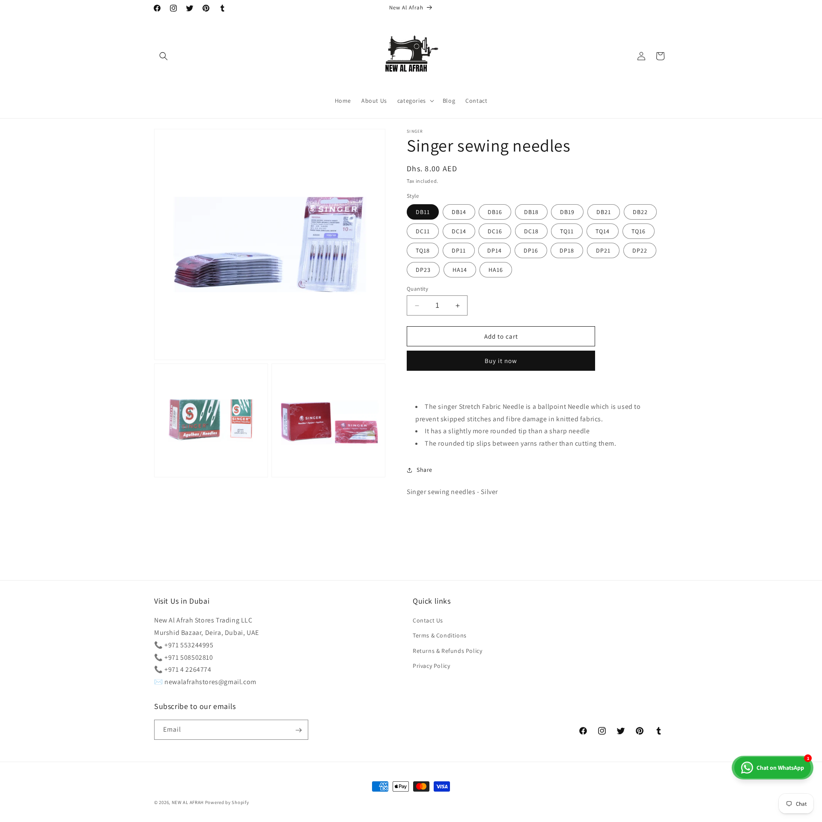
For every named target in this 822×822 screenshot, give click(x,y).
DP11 (459, 250)
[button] (163, 56)
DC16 (495, 231)
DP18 (567, 250)
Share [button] (424, 470)
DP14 (494, 250)
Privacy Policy (431, 666)
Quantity (417, 288)
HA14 (460, 270)
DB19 (567, 212)
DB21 (603, 212)
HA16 (495, 270)
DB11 (423, 212)
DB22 (640, 212)
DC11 (423, 231)
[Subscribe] (298, 730)
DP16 (531, 250)
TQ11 (567, 231)
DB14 (459, 212)
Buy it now (501, 361)
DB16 (495, 212)
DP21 (603, 250)
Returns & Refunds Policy (447, 651)
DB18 (531, 212)
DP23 (423, 270)
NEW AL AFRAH (188, 802)
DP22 (639, 250)
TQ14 (603, 231)
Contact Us (428, 620)
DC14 (459, 231)
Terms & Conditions (440, 636)
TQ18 (423, 250)
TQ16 (638, 231)
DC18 (531, 231)
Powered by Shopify (227, 802)
